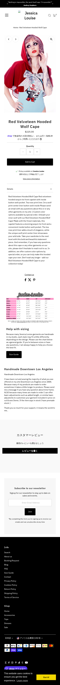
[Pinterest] (15, 662)
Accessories (9, 615)
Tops (6, 619)
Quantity (30, 146)
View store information (31, 179)
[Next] (53, 4)
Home (15, 27)
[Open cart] (54, 15)
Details (10, 189)
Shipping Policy (11, 593)
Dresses (7, 623)
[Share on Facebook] (26, 280)
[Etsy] (5, 662)
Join (30, 511)
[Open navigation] (6, 15)
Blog (6, 564)
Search (7, 552)
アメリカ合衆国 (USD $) (30, 638)
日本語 (8, 638)
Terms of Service (11, 597)
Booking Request (11, 560)
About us (8, 556)
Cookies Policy (10, 585)
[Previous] (7, 4)
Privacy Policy (10, 581)
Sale (6, 627)
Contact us (29, 275)
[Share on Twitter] (30, 280)
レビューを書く (30, 450)
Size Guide (14, 354)
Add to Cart (30, 162)
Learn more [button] (22, 680)
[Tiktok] (19, 662)
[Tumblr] (22, 662)
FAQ (6, 568)
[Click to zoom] (51, 39)
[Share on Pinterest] (34, 280)
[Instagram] (12, 662)
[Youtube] (26, 662)
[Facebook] (9, 662)
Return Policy (10, 589)
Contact (7, 577)
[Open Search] (49, 15)
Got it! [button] (46, 677)
